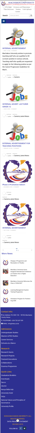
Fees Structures (9, 9)
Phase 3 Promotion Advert (13, 184)
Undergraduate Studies (9, 332)
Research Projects (7, 356)
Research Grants (7, 352)
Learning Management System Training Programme (19, 291)
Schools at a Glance (8, 343)
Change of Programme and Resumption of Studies (18, 262)
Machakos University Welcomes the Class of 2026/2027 (21, 282)
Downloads (5, 379)
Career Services (7, 340)
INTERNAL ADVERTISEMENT (14, 48)
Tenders (18, 9)
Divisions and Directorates (21, 7)
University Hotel (7, 393)
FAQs (3, 396)
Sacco (3, 382)
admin (9, 77)
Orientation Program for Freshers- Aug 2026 (20, 300)
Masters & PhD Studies (9, 336)
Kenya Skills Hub (7, 389)
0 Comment (14, 50)
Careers (17, 11)
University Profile (7, 406)
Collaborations (6, 363)
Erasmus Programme (9, 366)
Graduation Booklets (8, 375)
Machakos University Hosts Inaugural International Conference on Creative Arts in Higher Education (20, 273)
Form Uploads (27, 9)
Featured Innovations (9, 359)
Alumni (3, 386)
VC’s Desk (8, 7)
